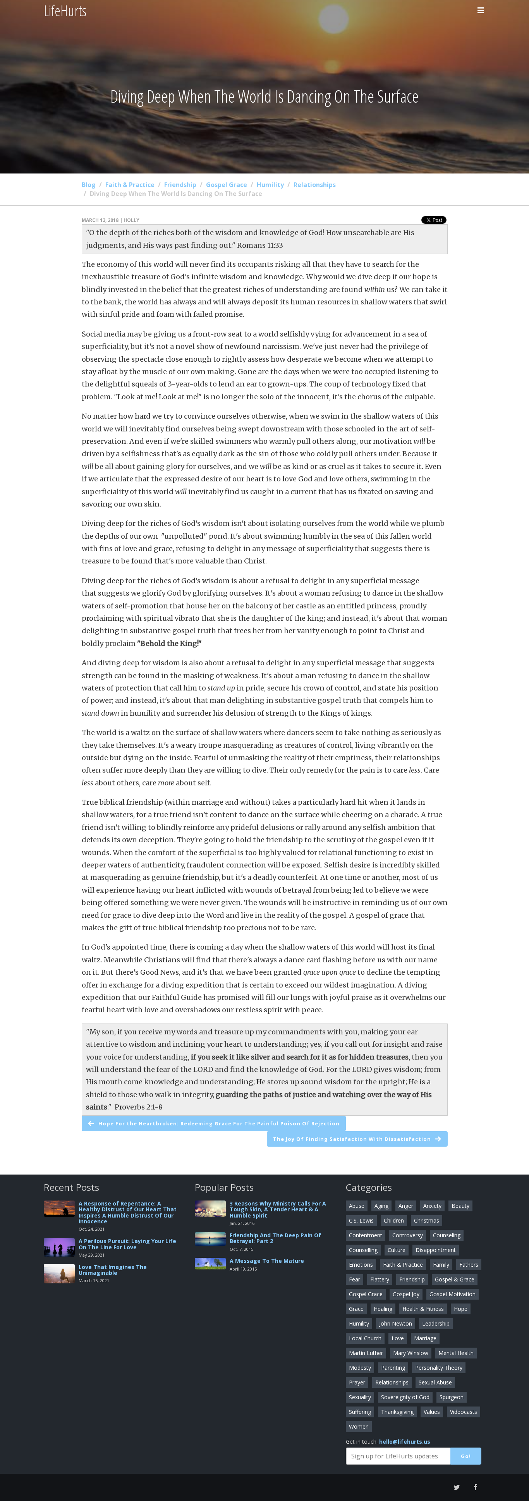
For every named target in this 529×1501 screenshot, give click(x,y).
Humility (270, 184)
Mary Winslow (410, 1353)
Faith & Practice (130, 184)
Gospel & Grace (454, 1279)
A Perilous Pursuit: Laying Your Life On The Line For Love (127, 1243)
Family (441, 1264)
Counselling (363, 1250)
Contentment (365, 1235)
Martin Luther (366, 1353)
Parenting (393, 1367)
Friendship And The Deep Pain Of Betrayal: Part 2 (275, 1238)
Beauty (460, 1205)
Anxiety (432, 1205)
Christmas (426, 1220)
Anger (405, 1205)
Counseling (446, 1235)
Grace (356, 1308)
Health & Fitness (423, 1308)
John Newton (395, 1323)
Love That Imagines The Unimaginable (113, 1269)
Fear (354, 1279)
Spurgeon (452, 1397)
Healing (383, 1308)
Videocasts (463, 1411)
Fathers (468, 1264)
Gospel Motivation (452, 1294)
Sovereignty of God (405, 1397)
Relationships (315, 184)
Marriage (425, 1338)
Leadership (436, 1323)
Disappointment (436, 1250)
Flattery (379, 1279)
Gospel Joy (406, 1294)
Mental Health (456, 1353)
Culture (396, 1250)
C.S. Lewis (361, 1220)
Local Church (365, 1338)
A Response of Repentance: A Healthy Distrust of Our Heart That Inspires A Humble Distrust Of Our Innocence (128, 1212)
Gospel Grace (226, 184)
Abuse (356, 1205)
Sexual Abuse (435, 1382)
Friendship (180, 184)
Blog (89, 184)
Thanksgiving (397, 1411)
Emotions (361, 1264)
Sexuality (360, 1397)
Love (398, 1338)
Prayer (357, 1382)
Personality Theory (438, 1367)
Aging (381, 1205)
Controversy (407, 1235)
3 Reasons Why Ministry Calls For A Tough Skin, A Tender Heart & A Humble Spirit (278, 1209)
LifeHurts (65, 10)
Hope (460, 1308)
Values (432, 1411)
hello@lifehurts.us (404, 1441)
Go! (466, 1456)
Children (394, 1220)
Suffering (360, 1411)
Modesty (360, 1367)
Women (359, 1426)
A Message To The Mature (267, 1260)
